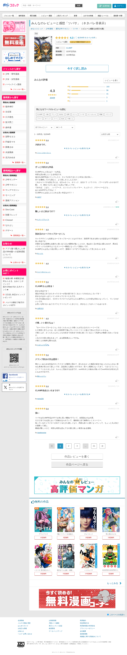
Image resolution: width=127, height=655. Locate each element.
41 (107, 94)
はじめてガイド (23, 626)
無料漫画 (22, 16)
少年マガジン (11, 185)
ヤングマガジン (12, 190)
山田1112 (40, 308)
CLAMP (69, 48)
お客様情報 (52, 620)
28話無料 (88, 537)
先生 (62, 119)
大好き (61, 114)
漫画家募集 (83, 634)
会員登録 (21, 620)
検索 (78, 5)
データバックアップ (55, 631)
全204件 (81, 38)
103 (107, 87)
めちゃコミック (37, 29)
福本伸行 (9, 107)
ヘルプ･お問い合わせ (25, 634)
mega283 (40, 399)
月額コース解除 (54, 623)
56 (107, 90)
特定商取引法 (84, 623)
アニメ (53, 114)
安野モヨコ (10, 137)
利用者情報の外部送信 (87, 626)
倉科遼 (8, 127)
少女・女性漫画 (12, 79)
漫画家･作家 (117, 16)
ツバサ (75, 29)
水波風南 (9, 152)
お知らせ (21, 631)
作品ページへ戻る (77, 464)
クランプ (108, 114)
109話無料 (88, 574)
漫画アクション (12, 200)
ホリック (48, 119)
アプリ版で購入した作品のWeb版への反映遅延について (14, 253)
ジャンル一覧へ (19, 89)
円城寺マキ (10, 142)
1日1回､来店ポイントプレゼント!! (14, 295)
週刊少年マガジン (63, 29)
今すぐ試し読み (77, 68)
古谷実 (8, 112)
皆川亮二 (9, 122)
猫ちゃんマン (41, 376)
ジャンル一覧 (9, 16)
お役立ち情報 (22, 628)
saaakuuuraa (41, 433)
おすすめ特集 (88, 16)
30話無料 (66, 574)
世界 (67, 114)
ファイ (39, 119)
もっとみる (112, 583)
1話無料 (111, 574)
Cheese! (9, 220)
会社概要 (83, 631)
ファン (56, 119)
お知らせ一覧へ (19, 262)
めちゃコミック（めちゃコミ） (59, 652)
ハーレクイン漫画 (13, 84)
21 (94, 446)
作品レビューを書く (77, 456)
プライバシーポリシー (87, 628)
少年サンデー (11, 180)
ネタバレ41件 (90, 38)
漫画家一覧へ (20, 162)
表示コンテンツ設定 (55, 626)
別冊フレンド (11, 215)
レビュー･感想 (46, 16)
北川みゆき (10, 157)
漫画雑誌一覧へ (19, 235)
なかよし (9, 225)
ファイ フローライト (44, 153)
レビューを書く (112, 80)
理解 (100, 114)
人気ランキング (62, 16)
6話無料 (65, 537)
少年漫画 (49, 29)
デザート (9, 230)
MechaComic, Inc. (71, 652)
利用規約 (83, 620)
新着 (75, 16)
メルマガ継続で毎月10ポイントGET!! (13, 303)
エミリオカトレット (44, 272)
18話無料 (111, 537)
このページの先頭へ (117, 615)
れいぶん (40, 253)
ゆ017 (39, 197)
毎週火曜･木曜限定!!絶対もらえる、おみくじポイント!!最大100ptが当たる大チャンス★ (13, 284)
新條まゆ (9, 147)
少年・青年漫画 (12, 74)
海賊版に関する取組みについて (90, 636)
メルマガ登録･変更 (24, 623)
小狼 (47, 114)
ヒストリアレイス (43, 219)
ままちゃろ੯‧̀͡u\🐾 (43, 345)
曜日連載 (33, 16)
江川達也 (9, 117)
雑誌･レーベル (103, 16)
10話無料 (43, 537)
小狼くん (70, 119)
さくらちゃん (91, 114)
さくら (74, 114)
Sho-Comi (9, 210)
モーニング (10, 195)
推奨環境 (52, 628)
